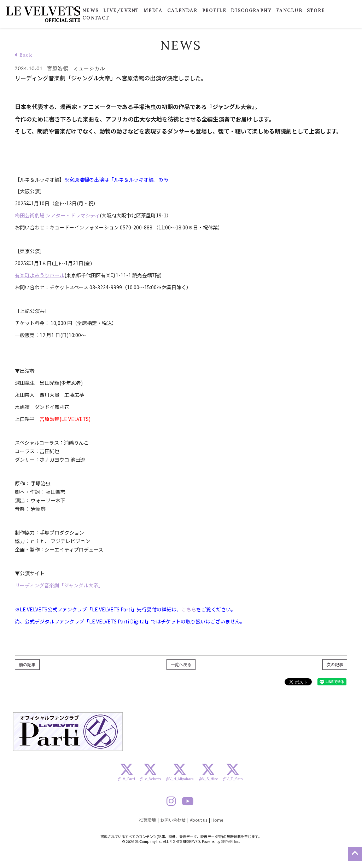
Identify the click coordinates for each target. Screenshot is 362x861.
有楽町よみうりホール (39, 275)
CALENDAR (182, 10)
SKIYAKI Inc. (230, 841)
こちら (188, 609)
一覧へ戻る (181, 664)
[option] (68, 731)
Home (217, 820)
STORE (316, 10)
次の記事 (334, 664)
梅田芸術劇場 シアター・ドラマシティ (57, 215)
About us (198, 820)
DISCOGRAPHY (251, 10)
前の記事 (27, 664)
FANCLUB (289, 10)
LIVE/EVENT (121, 10)
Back (25, 55)
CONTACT (95, 18)
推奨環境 (147, 820)
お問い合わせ (173, 820)
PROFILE (214, 10)
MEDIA (153, 10)
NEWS (90, 10)
